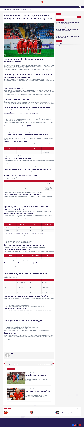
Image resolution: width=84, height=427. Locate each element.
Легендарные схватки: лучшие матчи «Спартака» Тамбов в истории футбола (19, 9)
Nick (5, 21)
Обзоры (58, 45)
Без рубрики (9, 21)
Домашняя (4, 9)
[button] (78, 408)
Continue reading (29, 383)
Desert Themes (22, 425)
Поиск (59, 13)
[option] (16, 412)
